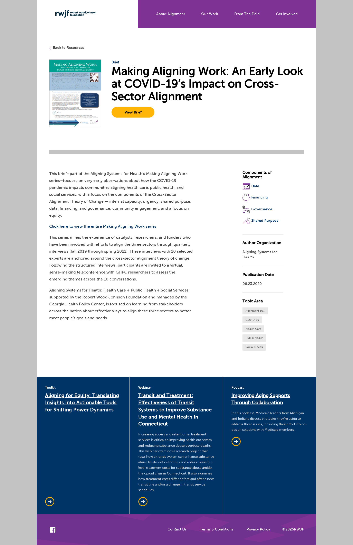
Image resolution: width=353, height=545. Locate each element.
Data (255, 186)
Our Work (209, 14)
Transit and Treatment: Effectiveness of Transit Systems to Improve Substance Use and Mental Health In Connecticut (175, 410)
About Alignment (170, 14)
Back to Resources (68, 48)
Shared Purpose (264, 221)
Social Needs (254, 347)
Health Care (253, 328)
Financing (259, 197)
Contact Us (177, 529)
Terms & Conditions (216, 529)
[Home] (72, 14)
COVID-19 (252, 319)
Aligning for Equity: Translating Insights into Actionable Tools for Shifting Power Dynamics (82, 403)
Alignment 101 (255, 310)
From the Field (247, 14)
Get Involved (287, 14)
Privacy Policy (258, 529)
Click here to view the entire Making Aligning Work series (102, 226)
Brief (115, 62)
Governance (261, 209)
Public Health (254, 337)
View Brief (133, 112)
